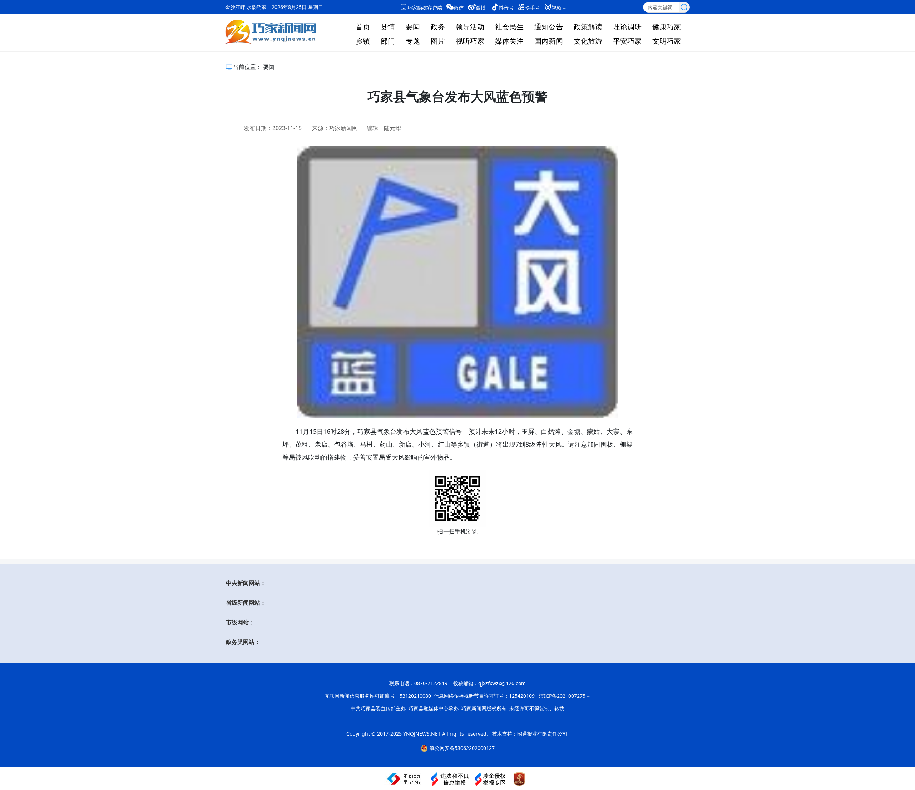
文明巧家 (666, 41)
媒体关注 (509, 41)
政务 (438, 26)
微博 (481, 7)
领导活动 (470, 26)
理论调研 (627, 26)
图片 (438, 41)
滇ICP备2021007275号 (564, 695)
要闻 (413, 26)
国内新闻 (548, 41)
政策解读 (588, 26)
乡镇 (363, 41)
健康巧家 (666, 26)
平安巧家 (627, 41)
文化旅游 (588, 41)
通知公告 (548, 26)
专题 (413, 41)
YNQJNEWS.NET (422, 733)
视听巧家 (470, 41)
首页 (363, 26)
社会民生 (509, 26)
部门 (388, 41)
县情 (388, 26)
